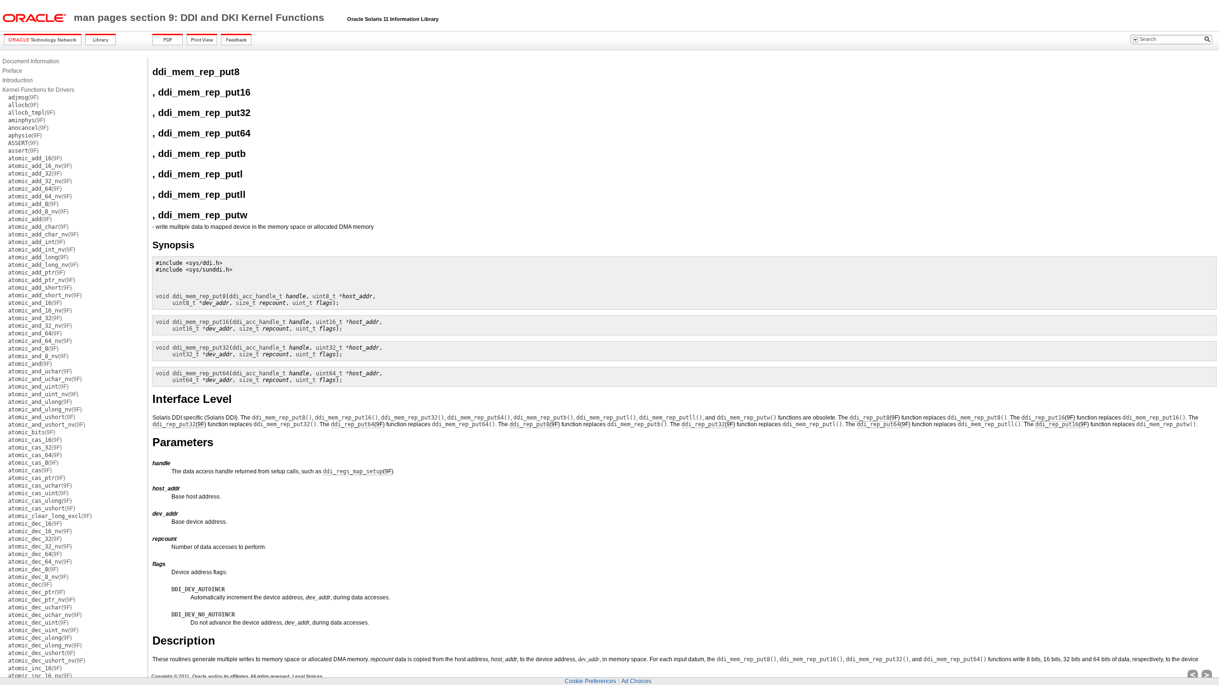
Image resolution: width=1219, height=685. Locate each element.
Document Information (31, 61)
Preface (12, 71)
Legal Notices (307, 676)
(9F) (23, 97)
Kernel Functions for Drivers (38, 90)
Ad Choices (636, 681)
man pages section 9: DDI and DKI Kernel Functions (200, 17)
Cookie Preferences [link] (590, 681)
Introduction (17, 80)
